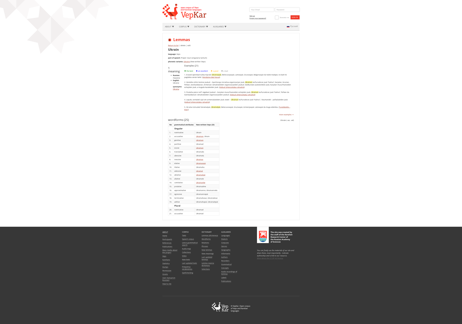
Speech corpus (188, 239)
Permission (166, 270)
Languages (225, 235)
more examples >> (286, 114)
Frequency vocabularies (187, 268)
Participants (167, 239)
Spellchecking (187, 273)
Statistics (166, 263)
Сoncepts (225, 268)
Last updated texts (189, 263)
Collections (186, 252)
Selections (206, 269)
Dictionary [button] (200, 26)
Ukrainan (199, 136)
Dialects (224, 239)
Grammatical (226, 264)
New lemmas (207, 250)
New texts (186, 259)
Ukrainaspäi (201, 163)
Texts (184, 235)
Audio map (186, 249)
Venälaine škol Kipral (211, 77)
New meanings (208, 253)
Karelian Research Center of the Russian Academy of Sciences (281, 238)
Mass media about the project (169, 251)
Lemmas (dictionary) (210, 235)
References (166, 243)
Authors (224, 257)
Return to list (173, 45)
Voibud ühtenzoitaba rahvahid (232, 87)
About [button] (168, 26)
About (165, 232)
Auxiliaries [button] (218, 26)
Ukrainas (199, 159)
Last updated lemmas (207, 258)
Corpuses (225, 243)
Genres (224, 246)
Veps (164, 256)
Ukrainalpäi (200, 175)
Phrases (205, 246)
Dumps (165, 267)
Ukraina (187, 61)
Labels (223, 277)
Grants (165, 274)
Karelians (166, 260)
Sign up (252, 16)
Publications (167, 246)
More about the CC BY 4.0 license (270, 258)
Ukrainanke (200, 182)
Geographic (226, 250)
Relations (205, 243)
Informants (225, 253)
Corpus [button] (183, 26)
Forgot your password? (258, 18)
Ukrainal (199, 171)
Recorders (225, 261)
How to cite (166, 284)
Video (184, 256)
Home (164, 236)
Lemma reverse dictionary (208, 264)
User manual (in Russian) (168, 279)
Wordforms (206, 239)
